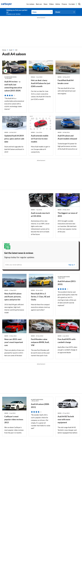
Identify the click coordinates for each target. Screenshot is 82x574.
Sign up (71, 264)
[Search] (79, 4)
